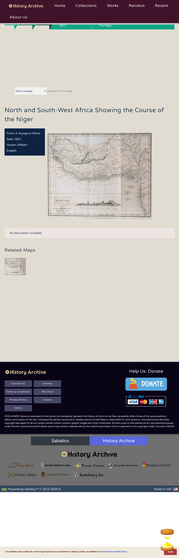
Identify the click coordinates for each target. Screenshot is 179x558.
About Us (18, 17)
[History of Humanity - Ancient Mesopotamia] (56, 465)
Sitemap (47, 383)
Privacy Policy (18, 399)
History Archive (119, 440)
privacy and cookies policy (115, 551)
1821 (17, 139)
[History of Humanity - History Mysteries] (22, 465)
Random (137, 6)
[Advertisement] (90, 57)
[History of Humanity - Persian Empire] (89, 465)
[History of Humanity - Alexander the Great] (123, 465)
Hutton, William (17, 145)
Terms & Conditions (18, 391)
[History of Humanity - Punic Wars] (22, 475)
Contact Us (18, 383)
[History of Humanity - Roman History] (157, 465)
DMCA (18, 408)
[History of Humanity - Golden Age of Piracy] (56, 474)
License (47, 399)
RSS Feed (47, 391)
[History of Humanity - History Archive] (89, 454)
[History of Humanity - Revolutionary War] (89, 475)
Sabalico (60, 440)
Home (59, 6)
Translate (69, 91)
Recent (161, 6)
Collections (86, 6)
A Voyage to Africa (27, 133)
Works (113, 6)
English (11, 150)
